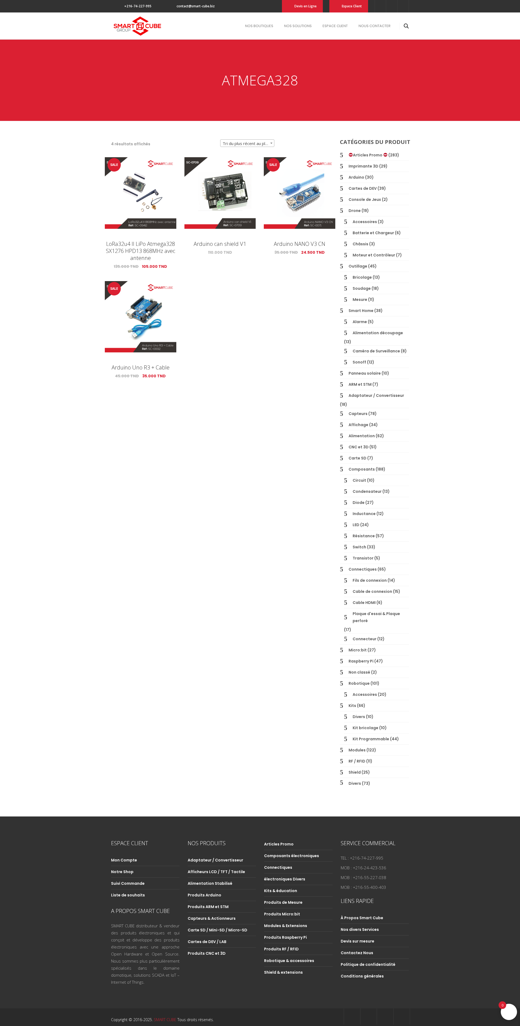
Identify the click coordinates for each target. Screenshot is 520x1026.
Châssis (360, 244)
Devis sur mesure (357, 941)
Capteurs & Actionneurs (212, 918)
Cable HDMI (364, 602)
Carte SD (357, 458)
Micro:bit (358, 650)
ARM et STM (360, 384)
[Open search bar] (406, 26)
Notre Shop (122, 871)
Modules (357, 750)
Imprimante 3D (363, 166)
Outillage (358, 266)
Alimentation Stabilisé (210, 883)
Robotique (359, 683)
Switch (359, 547)
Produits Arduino (204, 895)
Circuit (359, 480)
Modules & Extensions (285, 925)
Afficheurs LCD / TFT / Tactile (216, 871)
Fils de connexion (370, 580)
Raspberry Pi (361, 661)
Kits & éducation (280, 890)
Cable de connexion (372, 591)
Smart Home (361, 310)
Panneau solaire (365, 373)
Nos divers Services (360, 929)
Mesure (360, 299)
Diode (359, 502)
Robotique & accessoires (289, 960)
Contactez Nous (357, 953)
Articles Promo (368, 155)
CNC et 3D (359, 447)
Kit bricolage (365, 728)
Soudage (362, 288)
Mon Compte (124, 860)
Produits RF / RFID (281, 949)
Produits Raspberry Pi (285, 937)
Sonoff (359, 362)
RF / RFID (357, 761)
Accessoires (365, 221)
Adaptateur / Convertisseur (376, 395)
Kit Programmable (371, 739)
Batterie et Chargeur (373, 233)
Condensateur (367, 491)
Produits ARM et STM (208, 906)
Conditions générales (362, 976)
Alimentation (362, 436)
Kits (352, 705)
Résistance (364, 536)
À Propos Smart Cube (362, 918)
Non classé (359, 672)
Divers (359, 716)
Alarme (360, 321)
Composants (362, 469)
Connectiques (363, 569)
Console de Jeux (365, 199)
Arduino (356, 177)
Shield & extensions (283, 972)
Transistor (363, 558)
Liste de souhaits (128, 895)
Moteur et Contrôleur (374, 255)
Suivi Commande (128, 883)
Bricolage (362, 277)
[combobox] (247, 143)
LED (356, 525)
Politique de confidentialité (368, 964)
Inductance (364, 513)
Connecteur (364, 639)
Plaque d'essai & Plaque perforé (376, 617)
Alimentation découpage (378, 333)
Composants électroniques (291, 855)
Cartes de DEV (363, 188)
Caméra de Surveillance (376, 351)
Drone (355, 210)
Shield (355, 772)
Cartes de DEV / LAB (207, 941)
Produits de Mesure (283, 902)
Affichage (358, 424)
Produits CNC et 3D (207, 953)
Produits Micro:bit (282, 914)
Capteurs (358, 413)
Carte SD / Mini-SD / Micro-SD (217, 930)
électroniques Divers (284, 879)
